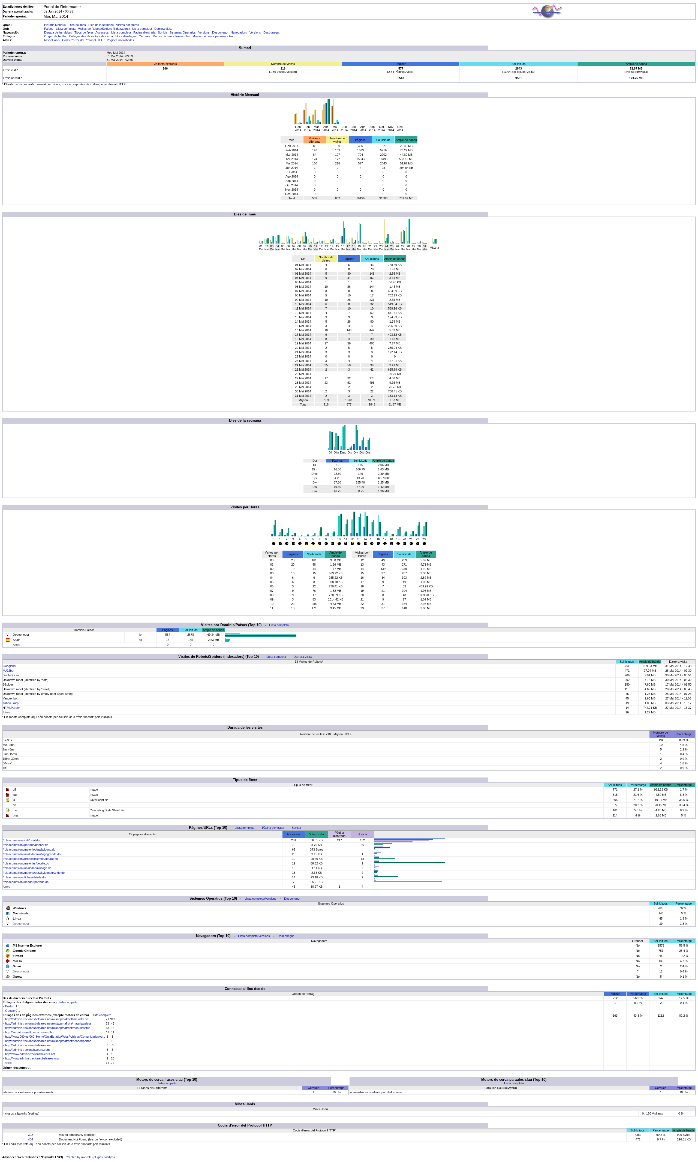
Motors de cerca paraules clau (212, 36)
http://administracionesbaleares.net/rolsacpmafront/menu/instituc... (49, 1027)
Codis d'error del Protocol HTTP (83, 40)
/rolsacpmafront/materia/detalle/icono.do (29, 849)
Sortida (162, 32)
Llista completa (66, 28)
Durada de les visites (58, 32)
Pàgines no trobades (120, 40)
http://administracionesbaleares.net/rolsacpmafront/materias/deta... (49, 1023)
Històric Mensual (55, 24)
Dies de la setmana (101, 24)
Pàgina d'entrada (144, 32)
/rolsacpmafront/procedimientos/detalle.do (30, 858)
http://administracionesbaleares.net (28, 1045)
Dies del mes (77, 24)
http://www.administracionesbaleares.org (32, 1058)
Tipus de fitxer (83, 32)
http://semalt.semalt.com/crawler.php (29, 1032)
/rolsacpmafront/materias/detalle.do (26, 863)
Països (48, 28)
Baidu (9, 1006)
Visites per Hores (127, 24)
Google (10, 1010)
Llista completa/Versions (260, 898)
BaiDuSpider (11, 675)
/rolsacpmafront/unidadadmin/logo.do (27, 868)
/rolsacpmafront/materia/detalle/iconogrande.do (34, 872)
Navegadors (239, 32)
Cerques (144, 36)
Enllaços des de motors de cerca (91, 36)
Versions (204, 32)
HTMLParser (11, 707)
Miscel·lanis (52, 40)
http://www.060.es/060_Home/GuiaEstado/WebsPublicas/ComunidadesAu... (55, 1036)
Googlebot (9, 666)
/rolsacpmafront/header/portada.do (26, 882)
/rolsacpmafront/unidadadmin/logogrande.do (32, 854)
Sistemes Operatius (183, 32)
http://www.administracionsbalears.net (30, 1054)
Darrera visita (163, 28)
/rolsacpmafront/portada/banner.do (25, 844)
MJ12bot (8, 670)
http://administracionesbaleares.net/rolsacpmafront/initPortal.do (46, 1019)
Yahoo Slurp (11, 703)
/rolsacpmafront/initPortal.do (21, 840)
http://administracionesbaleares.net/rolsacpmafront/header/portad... (49, 1041)
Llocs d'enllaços (125, 36)
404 (30, 1139)
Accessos (102, 32)
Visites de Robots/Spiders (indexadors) (104, 28)
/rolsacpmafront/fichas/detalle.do (24, 877)
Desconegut (220, 32)
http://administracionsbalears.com (27, 1049)
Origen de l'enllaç (55, 36)
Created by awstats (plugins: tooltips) (90, 1157)
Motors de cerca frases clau (171, 36)
